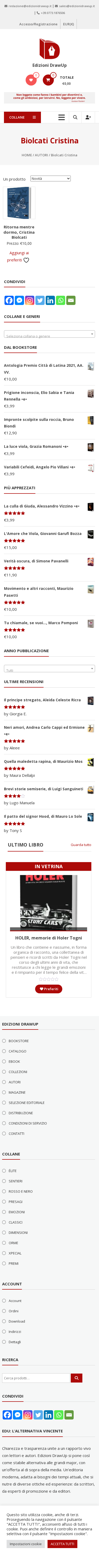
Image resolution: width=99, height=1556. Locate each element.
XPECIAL (15, 1253)
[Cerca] (76, 1378)
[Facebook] (9, 300)
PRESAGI (15, 1201)
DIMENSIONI (18, 1232)
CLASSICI (15, 1222)
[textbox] (49, 336)
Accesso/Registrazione (38, 24)
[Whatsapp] (60, 300)
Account (15, 1300)
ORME (13, 1242)
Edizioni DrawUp (49, 65)
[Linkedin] (50, 300)
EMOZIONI (17, 1212)
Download (17, 1321)
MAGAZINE (17, 1092)
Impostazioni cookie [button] (26, 1543)
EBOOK (14, 1061)
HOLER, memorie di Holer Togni (48, 938)
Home (27, 155)
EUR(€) (68, 24)
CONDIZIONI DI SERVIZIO (28, 1123)
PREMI (13, 1263)
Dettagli (15, 1341)
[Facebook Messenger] (19, 300)
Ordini (13, 1311)
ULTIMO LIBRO (25, 845)
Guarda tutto (81, 844)
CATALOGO (17, 1051)
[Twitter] (40, 300)
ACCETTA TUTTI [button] (62, 1543)
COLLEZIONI (18, 1071)
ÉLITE (13, 1170)
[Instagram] (29, 300)
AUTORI (41, 155)
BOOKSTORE (19, 1040)
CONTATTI (16, 1133)
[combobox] (49, 334)
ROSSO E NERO (21, 1191)
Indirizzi (15, 1331)
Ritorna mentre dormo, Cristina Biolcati (19, 232)
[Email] (71, 300)
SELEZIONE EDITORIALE (27, 1102)
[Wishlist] (31, 80)
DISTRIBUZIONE (21, 1113)
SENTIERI (15, 1181)
